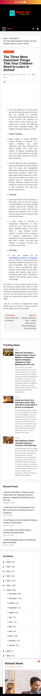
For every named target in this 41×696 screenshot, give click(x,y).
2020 (9, 590)
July (10, 617)
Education (8, 52)
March (11, 636)
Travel (17, 397)
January (12, 645)
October (12, 603)
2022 (8, 581)
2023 (8, 576)
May (10, 627)
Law (16, 350)
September (13, 608)
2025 (8, 567)
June (10, 622)
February (12, 641)
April (10, 631)
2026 (8, 562)
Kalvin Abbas (10, 74)
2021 (8, 585)
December (13, 594)
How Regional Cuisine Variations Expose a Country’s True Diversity (25, 443)
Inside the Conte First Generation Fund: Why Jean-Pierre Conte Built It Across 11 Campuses (19, 510)
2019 (8, 651)
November (13, 598)
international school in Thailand (23, 258)
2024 (8, 571)
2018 (8, 656)
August (11, 613)
